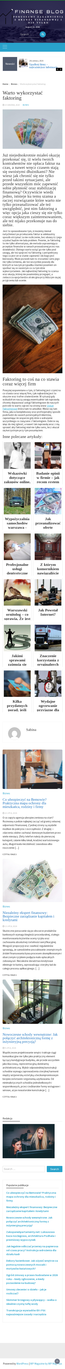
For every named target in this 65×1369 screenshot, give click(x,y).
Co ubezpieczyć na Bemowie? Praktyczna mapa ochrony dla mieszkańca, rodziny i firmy (31, 1196)
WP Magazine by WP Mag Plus (46, 1363)
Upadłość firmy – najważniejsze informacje (43, 66)
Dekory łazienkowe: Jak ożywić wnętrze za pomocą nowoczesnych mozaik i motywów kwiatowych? (32, 1264)
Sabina (31, 730)
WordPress (22, 1363)
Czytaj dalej (10, 1097)
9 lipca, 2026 (10, 1048)
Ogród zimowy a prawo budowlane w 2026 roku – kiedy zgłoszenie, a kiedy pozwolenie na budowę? (32, 1279)
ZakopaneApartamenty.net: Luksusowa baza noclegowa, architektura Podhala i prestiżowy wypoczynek (30, 1235)
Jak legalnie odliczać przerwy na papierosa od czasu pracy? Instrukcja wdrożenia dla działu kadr (32, 1250)
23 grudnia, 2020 (12, 105)
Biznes (26, 105)
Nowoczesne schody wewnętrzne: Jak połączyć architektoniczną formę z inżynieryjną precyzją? (30, 1038)
